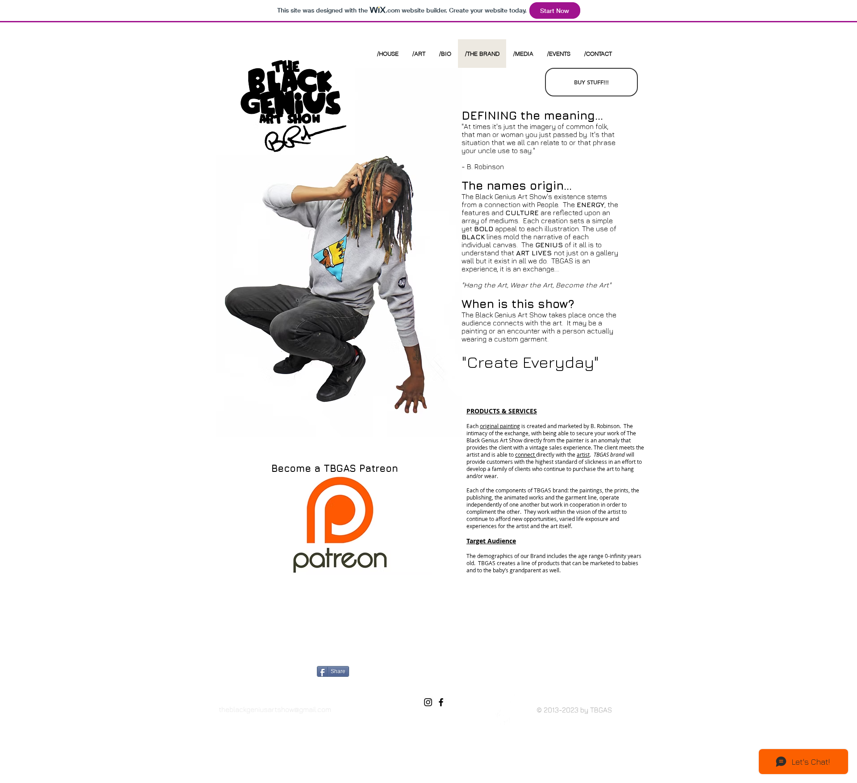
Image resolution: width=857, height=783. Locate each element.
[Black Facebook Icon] (441, 702)
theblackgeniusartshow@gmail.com (275, 709)
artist (583, 454)
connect (525, 454)
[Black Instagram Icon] (428, 702)
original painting (500, 425)
